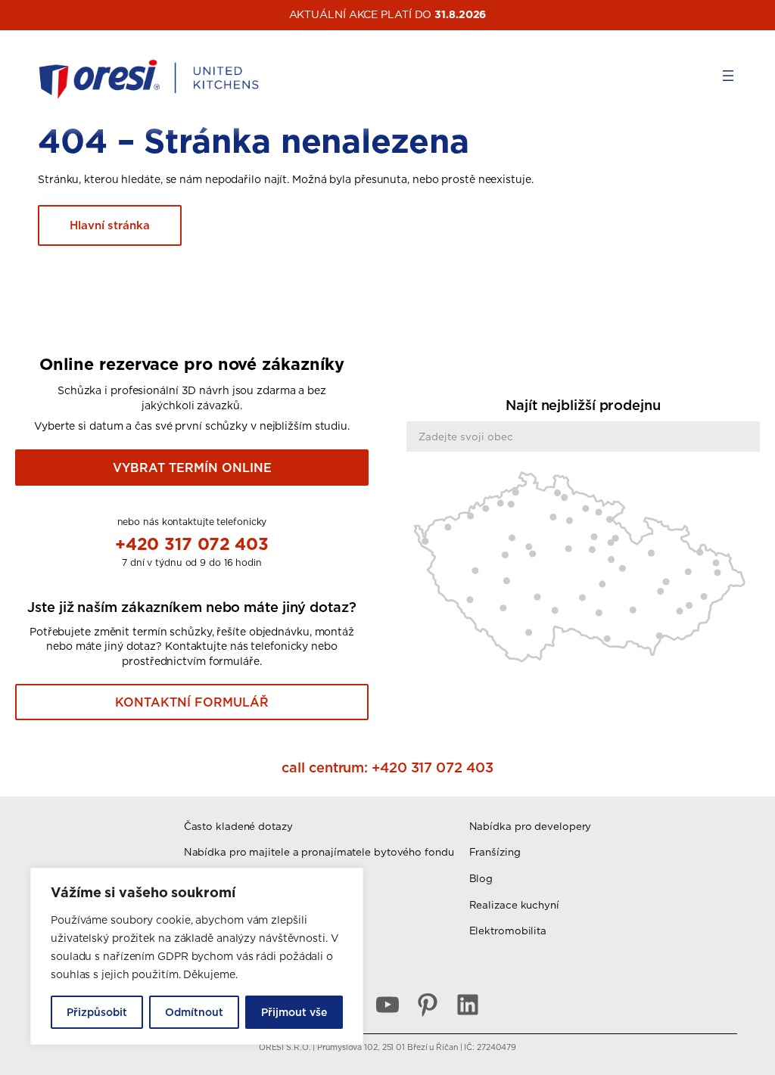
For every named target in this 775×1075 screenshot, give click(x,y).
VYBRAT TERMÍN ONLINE (192, 467)
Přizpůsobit (97, 1012)
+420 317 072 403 (192, 543)
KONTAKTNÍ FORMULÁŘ (192, 702)
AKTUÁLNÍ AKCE (333, 14)
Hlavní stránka (110, 225)
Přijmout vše (294, 1012)
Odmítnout (194, 1012)
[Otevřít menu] (728, 76)
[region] (196, 956)
